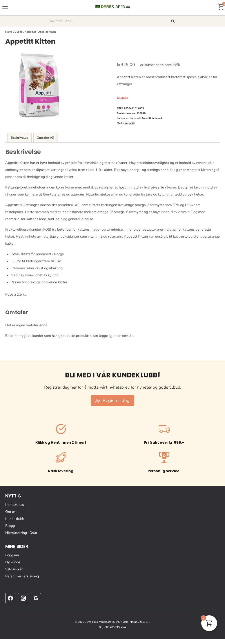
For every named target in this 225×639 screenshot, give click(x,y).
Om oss (11, 511)
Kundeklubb (14, 518)
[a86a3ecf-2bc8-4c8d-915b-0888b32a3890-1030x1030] (38, 85)
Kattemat (135, 118)
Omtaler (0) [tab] (45, 137)
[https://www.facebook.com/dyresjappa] (10, 598)
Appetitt (130, 123)
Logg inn (12, 555)
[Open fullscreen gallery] (103, 114)
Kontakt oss (14, 504)
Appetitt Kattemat (152, 118)
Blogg (10, 525)
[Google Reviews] (36, 598)
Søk (173, 21)
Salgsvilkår (14, 569)
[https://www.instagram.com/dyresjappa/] (23, 598)
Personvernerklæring (22, 576)
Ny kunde (12, 562)
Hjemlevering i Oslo (21, 532)
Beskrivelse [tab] (19, 137)
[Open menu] (5, 6)
